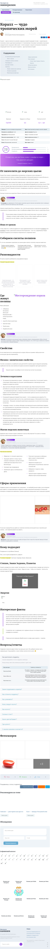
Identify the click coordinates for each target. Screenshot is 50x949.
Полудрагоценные (17, 9)
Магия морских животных (13, 72)
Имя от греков (10, 58)
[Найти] (20, 944)
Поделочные (28, 9)
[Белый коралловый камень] (25, 764)
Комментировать (10, 843)
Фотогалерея (31, 69)
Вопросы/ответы (32, 67)
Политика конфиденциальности (33, 931)
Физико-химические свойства (14, 68)
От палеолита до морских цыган (12, 56)
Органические (6, 12)
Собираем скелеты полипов (11, 60)
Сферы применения (32, 57)
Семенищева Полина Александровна (14, 35)
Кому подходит (31, 59)
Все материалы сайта (31, 937)
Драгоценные (5, 9)
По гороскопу (16, 12)
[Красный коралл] (8, 764)
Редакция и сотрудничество (33, 935)
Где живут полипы (9, 64)
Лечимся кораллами (11, 70)
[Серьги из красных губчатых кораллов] (42, 509)
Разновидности (8, 62)
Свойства (7, 66)
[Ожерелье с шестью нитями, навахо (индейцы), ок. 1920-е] (42, 519)
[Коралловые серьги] (37, 750)
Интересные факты (32, 65)
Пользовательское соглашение (33, 933)
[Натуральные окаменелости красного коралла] (41, 764)
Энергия (32, 63)
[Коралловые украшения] (17, 510)
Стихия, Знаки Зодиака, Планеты (37, 61)
